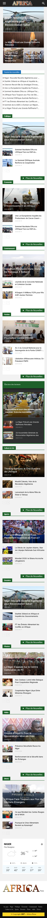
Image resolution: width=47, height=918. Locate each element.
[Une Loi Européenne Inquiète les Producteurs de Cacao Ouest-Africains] (8, 218)
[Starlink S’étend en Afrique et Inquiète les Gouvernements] (8, 616)
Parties (7, 314)
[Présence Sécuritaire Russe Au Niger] (8, 748)
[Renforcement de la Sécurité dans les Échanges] (8, 759)
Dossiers (7, 580)
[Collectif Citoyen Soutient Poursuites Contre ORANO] (23, 331)
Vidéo (6, 712)
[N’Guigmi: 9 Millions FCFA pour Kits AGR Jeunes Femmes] (8, 295)
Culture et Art (9, 448)
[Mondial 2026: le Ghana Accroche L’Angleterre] (8, 561)
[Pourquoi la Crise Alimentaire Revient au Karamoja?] (8, 825)
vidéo (33, 909)
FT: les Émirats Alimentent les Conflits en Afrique (23, 101)
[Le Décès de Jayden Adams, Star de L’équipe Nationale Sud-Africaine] (8, 550)
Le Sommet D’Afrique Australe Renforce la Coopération (23, 98)
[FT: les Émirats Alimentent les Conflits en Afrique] (8, 627)
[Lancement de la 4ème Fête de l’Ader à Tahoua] (8, 494)
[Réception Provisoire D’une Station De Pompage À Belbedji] (23, 265)
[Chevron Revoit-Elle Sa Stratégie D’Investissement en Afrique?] (23, 199)
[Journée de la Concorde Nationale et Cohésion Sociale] (8, 284)
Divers (6, 779)
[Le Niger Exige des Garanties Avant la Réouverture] (13, 55)
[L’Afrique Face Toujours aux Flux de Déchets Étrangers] (23, 796)
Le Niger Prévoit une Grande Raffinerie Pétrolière (23, 108)
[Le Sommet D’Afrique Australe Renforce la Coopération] (8, 163)
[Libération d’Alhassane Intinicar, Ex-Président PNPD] (8, 361)
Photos (7, 646)
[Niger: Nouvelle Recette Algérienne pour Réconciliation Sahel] (23, 20)
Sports (6, 514)
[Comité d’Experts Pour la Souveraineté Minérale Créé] (23, 729)
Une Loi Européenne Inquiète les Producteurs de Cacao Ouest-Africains (23, 88)
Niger (11, 907)
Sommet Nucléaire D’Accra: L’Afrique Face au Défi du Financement (23, 91)
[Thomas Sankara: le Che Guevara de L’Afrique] (23, 465)
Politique (7, 116)
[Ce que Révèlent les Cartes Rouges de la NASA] (8, 814)
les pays (6, 907)
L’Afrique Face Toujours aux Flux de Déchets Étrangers (23, 95)
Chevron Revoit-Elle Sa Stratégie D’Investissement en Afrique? (23, 85)
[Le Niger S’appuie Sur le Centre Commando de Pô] (23, 663)
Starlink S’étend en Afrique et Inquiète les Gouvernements (23, 81)
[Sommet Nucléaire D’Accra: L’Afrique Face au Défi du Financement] (8, 152)
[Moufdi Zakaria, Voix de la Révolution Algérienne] (8, 484)
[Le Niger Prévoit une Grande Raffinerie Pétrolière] (23, 42)
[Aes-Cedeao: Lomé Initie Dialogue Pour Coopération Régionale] (8, 682)
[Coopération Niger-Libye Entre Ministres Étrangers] (8, 693)
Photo (28, 909)
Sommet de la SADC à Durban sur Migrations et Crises (23, 105)
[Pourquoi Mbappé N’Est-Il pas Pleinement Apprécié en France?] (23, 531)
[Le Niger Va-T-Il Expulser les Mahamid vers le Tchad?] (34, 55)
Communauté (9, 248)
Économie (8, 182)
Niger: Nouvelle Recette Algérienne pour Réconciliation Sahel (23, 78)
